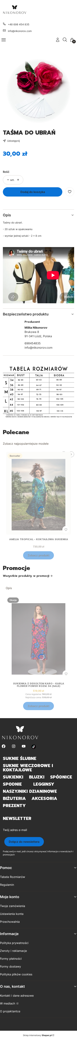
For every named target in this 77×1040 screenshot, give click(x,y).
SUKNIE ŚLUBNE (19, 758)
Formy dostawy (10, 966)
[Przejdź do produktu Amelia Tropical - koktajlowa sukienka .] (38, 493)
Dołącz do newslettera (24, 841)
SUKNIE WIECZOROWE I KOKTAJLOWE (28, 767)
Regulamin (7, 884)
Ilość (6, 172)
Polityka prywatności (14, 943)
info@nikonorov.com (20, 30)
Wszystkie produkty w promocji (26, 576)
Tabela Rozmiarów (12, 877)
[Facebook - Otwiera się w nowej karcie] (3, 747)
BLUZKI (36, 777)
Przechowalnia (10, 921)
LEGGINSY (43, 784)
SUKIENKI (13, 777)
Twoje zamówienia (12, 906)
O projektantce (10, 1011)
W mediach (8, 1003)
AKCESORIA (44, 798)
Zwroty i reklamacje (13, 951)
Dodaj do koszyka (32, 192)
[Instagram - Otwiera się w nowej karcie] (13, 747)
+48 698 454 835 (18, 24)
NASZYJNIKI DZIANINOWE (30, 791)
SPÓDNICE (61, 777)
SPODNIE (12, 784)
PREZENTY (14, 805)
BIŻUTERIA (14, 798)
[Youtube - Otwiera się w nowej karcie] (23, 747)
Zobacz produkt (38, 555)
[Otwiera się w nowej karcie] (33, 747)
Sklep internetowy (37, 1035)
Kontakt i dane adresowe (17, 995)
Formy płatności (11, 958)
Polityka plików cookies (16, 974)
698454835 (33, 343)
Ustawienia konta (11, 914)
